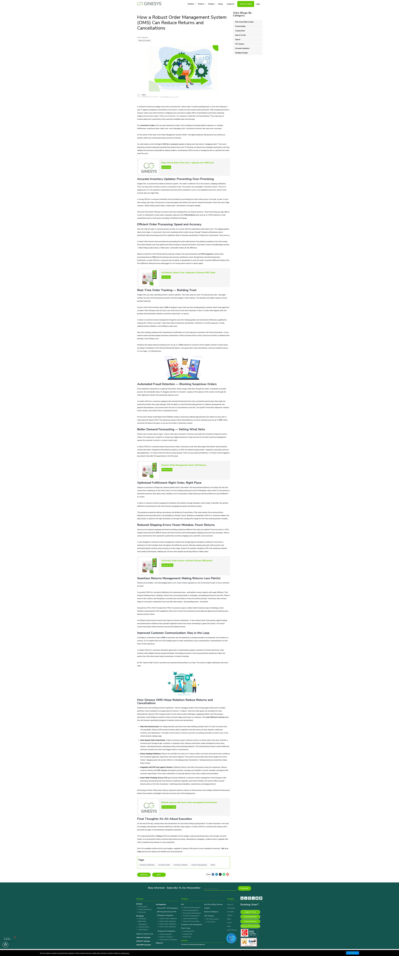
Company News (240, 31)
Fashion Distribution (145, 909)
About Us (230, 904)
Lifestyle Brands (144, 927)
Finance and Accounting (191, 921)
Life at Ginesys (232, 930)
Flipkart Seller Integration (167, 924)
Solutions (191, 4)
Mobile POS (187, 937)
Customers (230, 912)
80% (163, 637)
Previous (144, 875)
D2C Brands (142, 919)
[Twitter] (221, 874)
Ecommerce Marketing (147, 865)
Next (159, 875)
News (229, 926)
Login (258, 4)
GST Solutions (239, 44)
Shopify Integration (165, 934)
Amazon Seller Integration (168, 918)
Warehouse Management (191, 908)
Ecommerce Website (180, 865)
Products (201, 4)
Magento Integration (166, 937)
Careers (229, 915)
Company (211, 4)
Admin (144, 95)
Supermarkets (143, 930)
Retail (213, 865)
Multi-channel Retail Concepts (244, 22)
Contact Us (230, 4)
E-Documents (210, 922)
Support (237, 39)
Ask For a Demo (246, 4)
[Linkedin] (217, 874)
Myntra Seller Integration (167, 921)
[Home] (149, 3)
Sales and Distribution (190, 919)
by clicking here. (124, 953)
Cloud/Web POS (188, 931)
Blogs (229, 919)
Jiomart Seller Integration (167, 927)
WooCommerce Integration (168, 940)
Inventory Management (199, 865)
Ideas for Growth (144, 41)
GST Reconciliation (212, 919)
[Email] (228, 874)
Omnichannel (143, 907)
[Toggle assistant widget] (5, 945)
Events (229, 923)
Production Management (191, 916)
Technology (231, 908)
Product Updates (240, 26)
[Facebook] (213, 874)
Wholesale (142, 912)
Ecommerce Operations (242, 48)
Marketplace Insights (241, 53)
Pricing (220, 4)
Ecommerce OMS (164, 865)
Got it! (352, 953)
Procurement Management (192, 913)
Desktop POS (187, 934)
